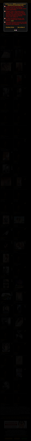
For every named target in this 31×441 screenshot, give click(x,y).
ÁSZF (12, 20)
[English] (16, 30)
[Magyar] (14, 30)
